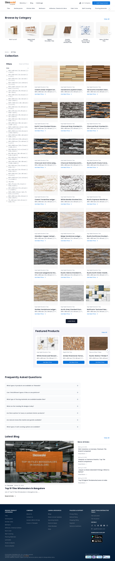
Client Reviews (52, 526)
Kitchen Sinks (9, 522)
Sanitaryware (9, 518)
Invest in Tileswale (32, 523)
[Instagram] (107, 525)
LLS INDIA (26, 556)
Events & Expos (52, 523)
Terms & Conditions (75, 526)
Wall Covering (9, 534)
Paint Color (8, 531)
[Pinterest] (98, 525)
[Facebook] (92, 525)
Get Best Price (47, 362)
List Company (86, 3)
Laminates (8, 540)
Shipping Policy (74, 520)
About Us (29, 514)
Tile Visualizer (95, 518)
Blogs (49, 514)
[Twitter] (95, 525)
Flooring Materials (10, 537)
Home (7, 52)
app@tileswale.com (99, 529)
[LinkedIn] (101, 525)
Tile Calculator (95, 515)
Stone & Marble (9, 546)
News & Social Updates (55, 517)
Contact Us (30, 517)
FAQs (49, 529)
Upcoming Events (53, 520)
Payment (72, 523)
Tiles (6, 515)
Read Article (9, 496)
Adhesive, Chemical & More (13, 528)
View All (106, 19)
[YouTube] (104, 525)
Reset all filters (24, 64)
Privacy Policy (74, 514)
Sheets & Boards (10, 543)
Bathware (8, 525)
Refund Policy (74, 517)
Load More (71, 321)
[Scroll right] (109, 32)
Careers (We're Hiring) (33, 520)
